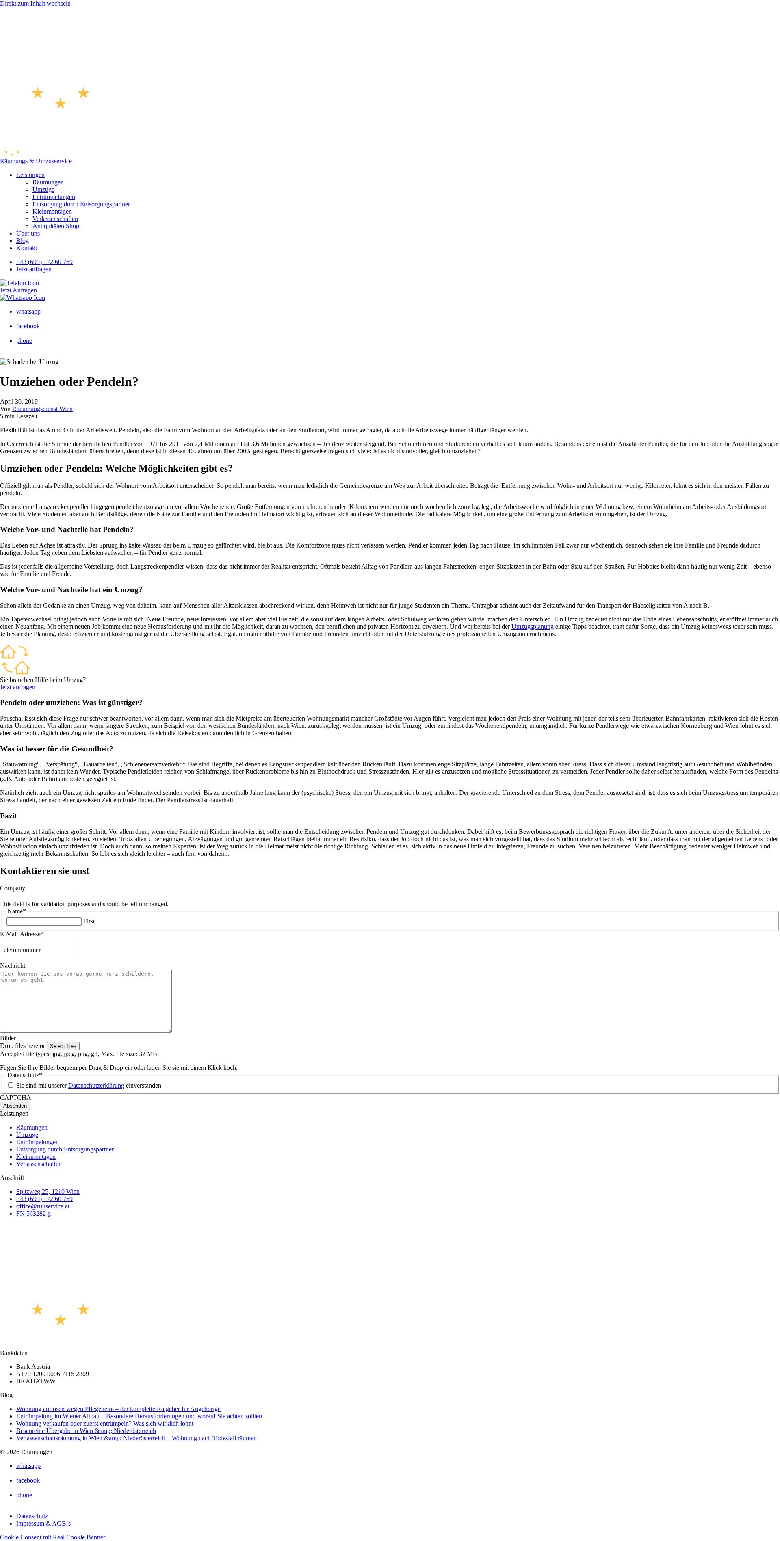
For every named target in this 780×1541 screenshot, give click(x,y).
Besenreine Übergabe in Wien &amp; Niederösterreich (86, 1430)
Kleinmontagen (52, 211)
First (89, 921)
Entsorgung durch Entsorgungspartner (81, 204)
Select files (63, 1046)
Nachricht (12, 965)
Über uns (28, 233)
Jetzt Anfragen (18, 290)
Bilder (8, 1038)
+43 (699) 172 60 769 (44, 261)
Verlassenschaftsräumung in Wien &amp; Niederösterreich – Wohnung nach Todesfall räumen (136, 1438)
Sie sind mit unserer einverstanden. (89, 1085)
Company (12, 888)
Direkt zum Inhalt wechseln (35, 3)
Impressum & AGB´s (43, 1523)
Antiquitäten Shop (55, 226)
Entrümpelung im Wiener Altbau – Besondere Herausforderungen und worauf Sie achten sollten (139, 1416)
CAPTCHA (15, 1097)
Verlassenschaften (55, 218)
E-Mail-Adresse (22, 934)
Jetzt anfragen (34, 269)
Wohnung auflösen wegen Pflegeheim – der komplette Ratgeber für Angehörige (118, 1408)
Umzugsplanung (532, 626)
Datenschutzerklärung (96, 1085)
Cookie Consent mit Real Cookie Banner (52, 1537)
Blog (22, 240)
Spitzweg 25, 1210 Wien (48, 1191)
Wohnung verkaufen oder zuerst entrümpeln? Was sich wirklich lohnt (104, 1423)
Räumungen (48, 182)
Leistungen (30, 174)
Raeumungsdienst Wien (42, 408)
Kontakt (26, 248)
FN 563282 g (33, 1213)
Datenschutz (32, 1516)
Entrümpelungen (53, 196)
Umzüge (43, 189)
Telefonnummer (20, 949)
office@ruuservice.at (42, 1206)
